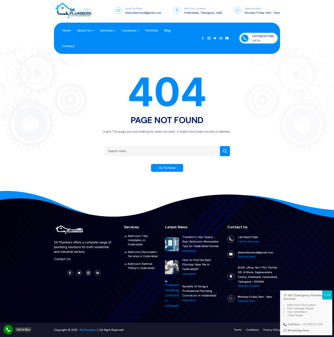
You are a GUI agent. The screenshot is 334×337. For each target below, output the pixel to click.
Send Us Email (133, 8)
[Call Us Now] (8, 329)
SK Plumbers (88, 330)
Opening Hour (253, 8)
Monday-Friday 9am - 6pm (262, 12)
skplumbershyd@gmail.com (143, 12)
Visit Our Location (195, 8)
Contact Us (62, 259)
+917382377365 (263, 36)
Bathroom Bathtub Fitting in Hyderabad (141, 266)
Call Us (256, 40)
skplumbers (189, 250)
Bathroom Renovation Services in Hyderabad (143, 254)
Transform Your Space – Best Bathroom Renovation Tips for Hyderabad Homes (200, 241)
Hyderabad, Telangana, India (203, 12)
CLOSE (327, 295)
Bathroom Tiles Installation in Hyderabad (138, 240)
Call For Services (248, 241)
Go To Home (167, 168)
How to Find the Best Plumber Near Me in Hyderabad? (196, 264)
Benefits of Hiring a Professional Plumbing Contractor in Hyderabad (199, 290)
